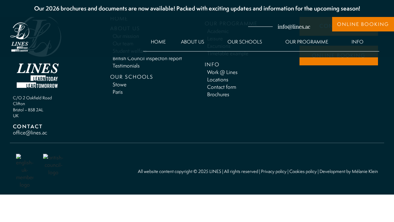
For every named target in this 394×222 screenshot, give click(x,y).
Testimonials (126, 65)
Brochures (218, 94)
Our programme (306, 42)
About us (192, 42)
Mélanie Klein (365, 171)
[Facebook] (214, 26)
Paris (118, 91)
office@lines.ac (30, 132)
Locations (217, 79)
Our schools (244, 42)
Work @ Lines (222, 72)
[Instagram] (226, 26)
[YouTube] (238, 26)
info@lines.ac (294, 27)
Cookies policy (303, 171)
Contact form (221, 87)
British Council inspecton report (147, 58)
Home (158, 42)
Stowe (120, 84)
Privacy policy (274, 171)
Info (358, 42)
